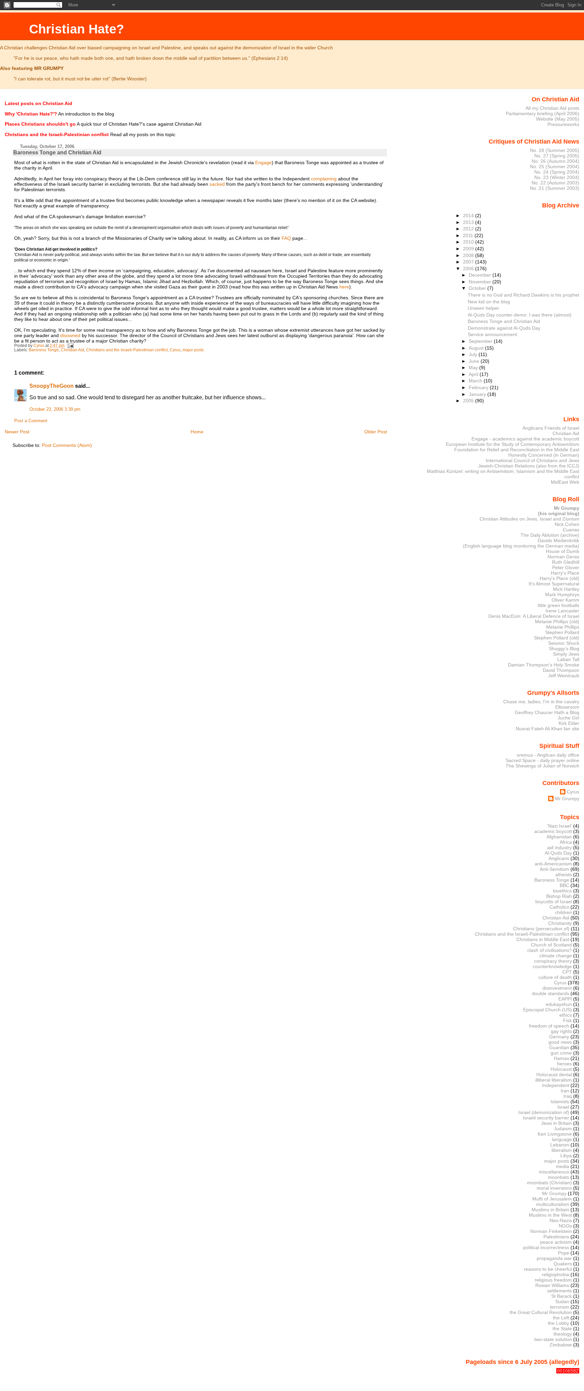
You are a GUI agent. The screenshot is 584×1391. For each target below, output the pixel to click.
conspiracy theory (553, 961)
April (474, 374)
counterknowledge (552, 966)
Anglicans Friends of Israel (550, 428)
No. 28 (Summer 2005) (554, 150)
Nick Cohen (567, 524)
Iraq (567, 1096)
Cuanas (571, 529)
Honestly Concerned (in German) (543, 455)
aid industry (559, 847)
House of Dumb (562, 551)
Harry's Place (565, 573)
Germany (559, 1036)
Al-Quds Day (558, 853)
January (478, 394)
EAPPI (565, 999)
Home (197, 431)
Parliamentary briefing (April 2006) (542, 113)
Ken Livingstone (555, 1134)
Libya (566, 1155)
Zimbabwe (561, 1344)
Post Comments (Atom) (67, 445)
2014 (469, 215)
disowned (70, 335)
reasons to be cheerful (548, 1269)
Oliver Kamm (565, 600)
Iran (565, 1090)
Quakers (563, 1263)
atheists (563, 874)
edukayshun (559, 1004)
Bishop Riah (559, 896)
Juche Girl (568, 717)
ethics (565, 1015)
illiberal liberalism (553, 1080)
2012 (469, 228)
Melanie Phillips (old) (557, 621)
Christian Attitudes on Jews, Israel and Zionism (529, 519)
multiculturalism (552, 1204)
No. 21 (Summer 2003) (554, 188)
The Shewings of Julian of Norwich (542, 765)
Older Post (375, 431)
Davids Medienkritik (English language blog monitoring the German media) (521, 543)
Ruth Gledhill (565, 562)
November (480, 281)
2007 (469, 261)
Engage (263, 162)
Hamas (561, 1058)
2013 (469, 222)
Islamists (560, 1101)
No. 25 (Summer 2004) (554, 166)
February (479, 387)
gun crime (561, 1053)
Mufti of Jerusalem (552, 1199)
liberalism (562, 1150)
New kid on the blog (489, 301)
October (478, 288)
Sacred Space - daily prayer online (542, 760)
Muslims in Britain (550, 1209)
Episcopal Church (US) (547, 1009)
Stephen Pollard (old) (556, 637)
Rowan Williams (552, 1285)
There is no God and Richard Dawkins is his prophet (523, 295)
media (562, 1166)
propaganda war (554, 1258)
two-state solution (553, 1339)
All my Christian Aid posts (552, 108)
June (475, 361)
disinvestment (557, 988)
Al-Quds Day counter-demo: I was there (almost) (519, 315)
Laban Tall (568, 659)
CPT (567, 972)
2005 (469, 400)
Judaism (563, 1128)
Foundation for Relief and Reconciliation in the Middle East (516, 449)
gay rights (561, 1031)
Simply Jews (566, 654)
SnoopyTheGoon (51, 386)
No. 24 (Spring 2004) (556, 172)
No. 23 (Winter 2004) (556, 177)
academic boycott (553, 831)
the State (562, 1328)
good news (560, 1042)
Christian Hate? (76, 29)
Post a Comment (30, 421)
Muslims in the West (550, 1215)
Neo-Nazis (561, 1220)
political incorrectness (546, 1247)
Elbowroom (567, 707)
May (474, 367)
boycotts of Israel (553, 901)
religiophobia (555, 1274)
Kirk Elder (569, 723)
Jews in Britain (556, 1123)
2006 (469, 268)
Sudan (562, 1301)
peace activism (556, 1242)
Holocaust (561, 1069)
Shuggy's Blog (564, 648)
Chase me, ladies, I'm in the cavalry (541, 701)
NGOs (565, 1226)
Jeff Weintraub (563, 675)
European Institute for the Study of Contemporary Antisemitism (512, 444)
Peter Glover (565, 567)
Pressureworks (563, 124)
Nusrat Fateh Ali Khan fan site (547, 728)
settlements (559, 1290)
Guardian (559, 1047)
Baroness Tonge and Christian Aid (504, 321)
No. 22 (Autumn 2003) (555, 182)
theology (563, 1334)
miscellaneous (554, 1171)
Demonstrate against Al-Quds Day (504, 328)
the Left (561, 1317)
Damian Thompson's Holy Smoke (543, 664)
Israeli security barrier (546, 1117)
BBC (564, 885)
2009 (469, 248)
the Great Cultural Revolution (541, 1312)
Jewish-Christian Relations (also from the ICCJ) (528, 466)
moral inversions (554, 1188)
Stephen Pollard (562, 632)
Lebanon (559, 1144)
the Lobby (558, 1323)
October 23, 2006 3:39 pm (54, 409)
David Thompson (561, 670)
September (481, 341)
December (480, 275)
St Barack (561, 1296)
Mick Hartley (566, 589)
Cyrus (175, 350)
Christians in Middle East (542, 939)
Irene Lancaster (562, 610)
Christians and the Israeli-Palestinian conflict (127, 350)
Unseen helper (483, 308)
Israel (563, 1107)
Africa (566, 842)
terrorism (559, 1307)
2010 (469, 242)
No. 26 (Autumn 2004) (555, 161)
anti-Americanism (553, 863)
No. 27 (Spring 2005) (556, 155)
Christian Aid (72, 350)
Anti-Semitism (554, 869)
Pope (563, 1253)
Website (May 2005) (557, 119)
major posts (193, 350)
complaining (324, 178)
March (476, 380)
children (563, 912)
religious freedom (553, 1280)
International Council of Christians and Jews (532, 460)
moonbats (558, 1177)
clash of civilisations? (549, 950)
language (562, 1139)
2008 (469, 255)
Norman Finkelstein (551, 1231)
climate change (555, 955)
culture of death (555, 977)
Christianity (560, 923)
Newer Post (17, 431)
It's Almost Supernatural (554, 583)
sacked (217, 184)
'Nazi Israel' (559, 826)
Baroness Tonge (44, 350)
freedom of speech (549, 1026)
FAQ (286, 238)
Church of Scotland (551, 944)
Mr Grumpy (567, 798)
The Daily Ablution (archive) (549, 535)
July (474, 354)
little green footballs (558, 605)
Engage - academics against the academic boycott (525, 438)
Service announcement (492, 334)
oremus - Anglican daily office (548, 755)
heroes (564, 1063)
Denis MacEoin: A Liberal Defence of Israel (533, 616)
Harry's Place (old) (559, 578)
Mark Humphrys (562, 594)
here (344, 286)
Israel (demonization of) (543, 1112)
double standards (550, 993)
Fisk (567, 1020)
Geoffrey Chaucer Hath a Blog (547, 712)
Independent (555, 1085)
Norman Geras (563, 556)
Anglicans (559, 858)
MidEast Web (565, 482)
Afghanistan (559, 836)
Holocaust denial (554, 1074)
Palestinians (556, 1236)
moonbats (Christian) (549, 1182)
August (477, 348)
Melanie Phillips (562, 627)
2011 (468, 235)
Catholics (559, 907)
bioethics (562, 890)
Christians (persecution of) (541, 928)
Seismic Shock (563, 643)
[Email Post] (70, 346)
